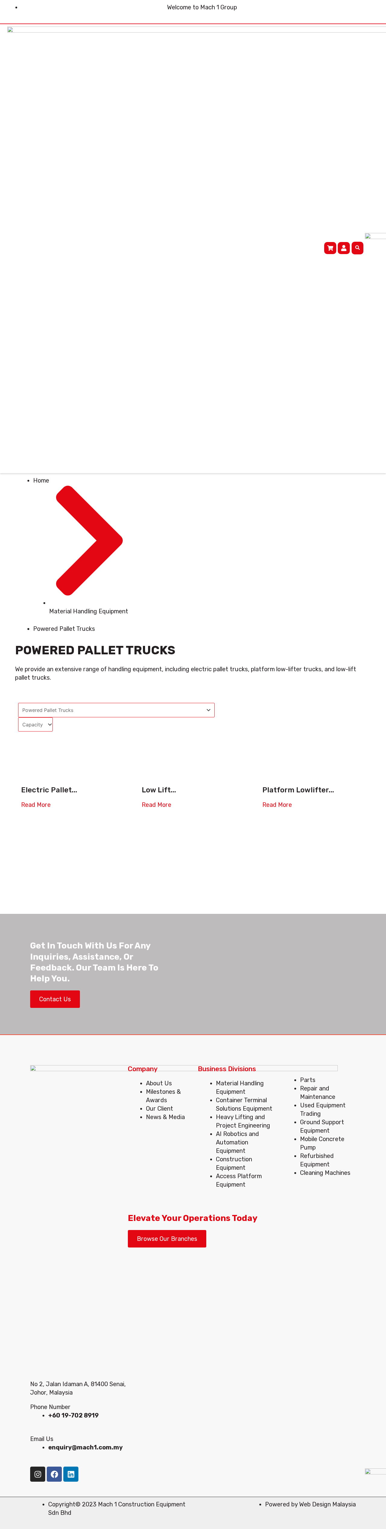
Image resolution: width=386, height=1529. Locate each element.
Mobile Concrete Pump (322, 1143)
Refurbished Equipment (317, 1160)
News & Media (165, 1117)
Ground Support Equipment (322, 1126)
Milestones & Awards (163, 1096)
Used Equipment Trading (323, 1109)
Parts (307, 1080)
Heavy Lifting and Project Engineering (243, 1121)
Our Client (159, 1108)
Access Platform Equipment (239, 1180)
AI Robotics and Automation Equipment (237, 1142)
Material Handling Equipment (240, 1087)
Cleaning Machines (325, 1172)
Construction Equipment (234, 1163)
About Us (159, 1083)
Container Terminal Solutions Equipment (244, 1104)
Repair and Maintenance (317, 1092)
